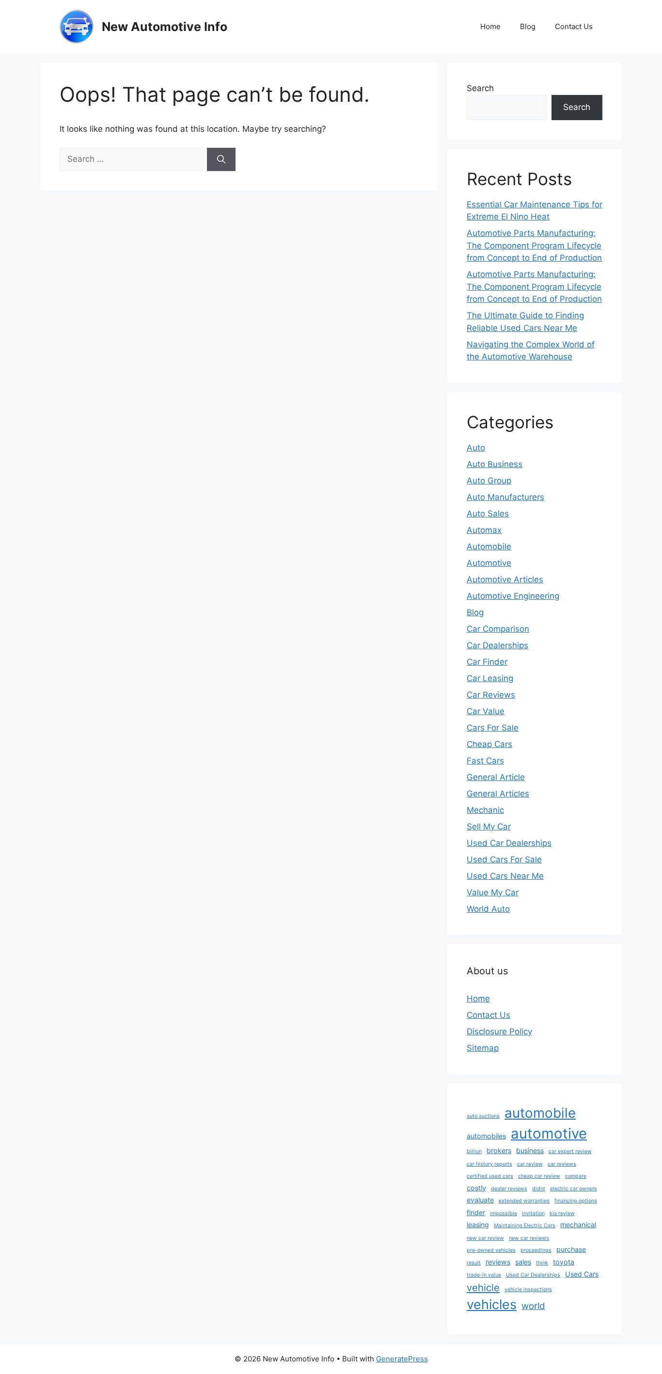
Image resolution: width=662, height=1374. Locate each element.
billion (474, 1151)
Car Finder (487, 662)
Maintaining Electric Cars (524, 1225)
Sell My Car (489, 826)
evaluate (480, 1200)
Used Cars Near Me (505, 876)
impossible (503, 1213)
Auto (476, 448)
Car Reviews (491, 695)
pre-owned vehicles (491, 1250)
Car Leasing (490, 678)
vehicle (483, 1287)
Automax (484, 530)
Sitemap (483, 1048)
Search (480, 88)
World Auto (488, 909)
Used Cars (582, 1274)
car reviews (562, 1164)
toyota (563, 1262)
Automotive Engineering (513, 596)
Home (490, 26)
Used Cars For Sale (504, 859)
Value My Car (493, 892)
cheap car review (539, 1176)
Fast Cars (485, 760)
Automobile (489, 546)
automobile (540, 1113)
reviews (498, 1262)
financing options (575, 1201)
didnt (538, 1189)
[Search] (221, 159)
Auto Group (489, 480)
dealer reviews (509, 1189)
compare (575, 1176)
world (533, 1306)
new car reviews (529, 1238)
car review (530, 1164)
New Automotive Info (164, 26)
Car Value (485, 711)
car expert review (570, 1151)
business (530, 1150)
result (474, 1263)
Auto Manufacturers (505, 497)
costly (476, 1188)
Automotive (489, 563)
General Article (496, 777)
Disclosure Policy (499, 1031)
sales (523, 1262)
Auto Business (494, 464)
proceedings (536, 1250)
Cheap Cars (489, 744)
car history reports (489, 1164)
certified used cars (490, 1176)
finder (476, 1212)
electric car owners (573, 1189)
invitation (533, 1213)
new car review (485, 1238)
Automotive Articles (505, 579)
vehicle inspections (528, 1289)
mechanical (578, 1224)
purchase (571, 1249)
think (542, 1263)
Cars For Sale (493, 728)
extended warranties (524, 1201)
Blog (528, 26)
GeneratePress (402, 1358)
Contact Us (574, 26)
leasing (478, 1224)
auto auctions (483, 1116)
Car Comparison (498, 629)
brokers (499, 1150)
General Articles (498, 793)
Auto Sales (488, 513)
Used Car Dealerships (509, 843)
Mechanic (485, 810)
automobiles (486, 1136)
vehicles (492, 1304)
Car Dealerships (497, 645)
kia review (562, 1213)
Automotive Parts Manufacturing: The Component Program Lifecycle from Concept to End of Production (534, 245)
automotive (549, 1133)
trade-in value (484, 1275)
